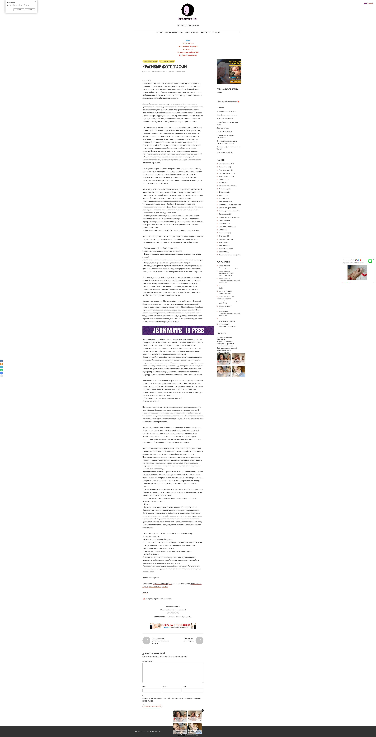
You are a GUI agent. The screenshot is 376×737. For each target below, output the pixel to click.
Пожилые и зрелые (226, 208)
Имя (144, 687)
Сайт (185, 687)
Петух (221, 308)
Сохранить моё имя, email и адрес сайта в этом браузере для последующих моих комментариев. (171, 699)
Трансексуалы (224, 239)
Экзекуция (223, 252)
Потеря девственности (227, 211)
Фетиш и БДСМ (224, 248)
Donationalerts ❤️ (232, 102)
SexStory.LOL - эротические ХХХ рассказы (148, 732)
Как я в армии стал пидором (229, 268)
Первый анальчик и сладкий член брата (229, 281)
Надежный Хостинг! (224, 341)
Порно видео (188, 43)
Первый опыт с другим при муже (227, 123)
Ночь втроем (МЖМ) (224, 152)
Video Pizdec (221, 339)
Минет (221, 195)
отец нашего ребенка (227, 321)
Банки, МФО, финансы (225, 344)
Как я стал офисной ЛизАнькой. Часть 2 (229, 148)
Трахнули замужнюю (225, 118)
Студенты (222, 236)
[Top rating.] (142, 735)
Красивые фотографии (162, 583)
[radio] (168, 613)
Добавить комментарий (177, 71)
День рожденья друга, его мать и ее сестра (160, 640)
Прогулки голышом (224, 131)
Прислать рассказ (191, 32)
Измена (221, 179)
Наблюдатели (224, 201)
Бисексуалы (223, 167)
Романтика (223, 220)
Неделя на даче (224, 293)
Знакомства (205, 32)
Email (165, 687)
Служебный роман (226, 226)
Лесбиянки (223, 192)
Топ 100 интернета (224, 350)
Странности (223, 233)
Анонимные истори (224, 337)
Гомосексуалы (224, 170)
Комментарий (147, 661)
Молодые (222, 198)
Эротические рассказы (174, 32)
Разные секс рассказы (150, 61)
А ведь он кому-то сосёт (228, 326)
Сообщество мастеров (225, 346)
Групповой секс (225, 173)
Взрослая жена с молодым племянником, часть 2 (227, 142)
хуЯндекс (216, 32)
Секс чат (159, 32)
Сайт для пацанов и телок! (227, 348)
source (145, 592)
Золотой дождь (224, 176)
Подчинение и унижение (228, 204)
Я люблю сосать (223, 128)
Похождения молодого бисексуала (225, 136)
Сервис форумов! (223, 352)
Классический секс (226, 186)
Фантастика (223, 245)
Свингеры (222, 223)
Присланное (223, 214)
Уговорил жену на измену (226, 111)
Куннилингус (224, 189)
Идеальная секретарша (189, 639)
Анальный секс (224, 164)
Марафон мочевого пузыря (227, 115)
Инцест (221, 182)
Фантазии (222, 242)
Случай (221, 230)
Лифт (221, 288)
